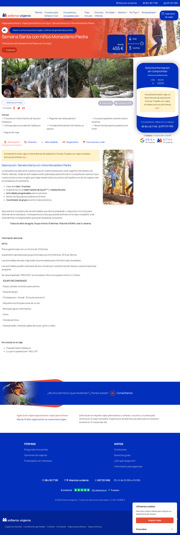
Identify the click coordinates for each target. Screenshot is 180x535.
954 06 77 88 (150, 3)
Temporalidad (148, 12)
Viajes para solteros (77, 526)
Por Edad (110, 12)
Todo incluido (88, 14)
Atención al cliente (126, 3)
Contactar (61, 526)
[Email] (23, 108)
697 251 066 (172, 3)
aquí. (24, 157)
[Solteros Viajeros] (17, 15)
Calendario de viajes (168, 15)
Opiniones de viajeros (35, 455)
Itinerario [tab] (30, 142)
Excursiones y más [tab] (94, 142)
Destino (122, 12)
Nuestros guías (122, 455)
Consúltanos (122, 393)
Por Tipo (133, 12)
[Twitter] (19, 108)
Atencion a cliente (76, 480)
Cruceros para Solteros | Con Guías (51, 16)
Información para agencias (128, 466)
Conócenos (120, 449)
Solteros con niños (14, 102)
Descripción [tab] (11, 142)
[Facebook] (14, 108)
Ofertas (38, 12)
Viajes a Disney (95, 526)
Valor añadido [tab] (49, 142)
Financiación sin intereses (38, 460)
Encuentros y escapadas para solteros (71, 16)
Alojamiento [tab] (70, 142)
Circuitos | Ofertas (98, 14)
